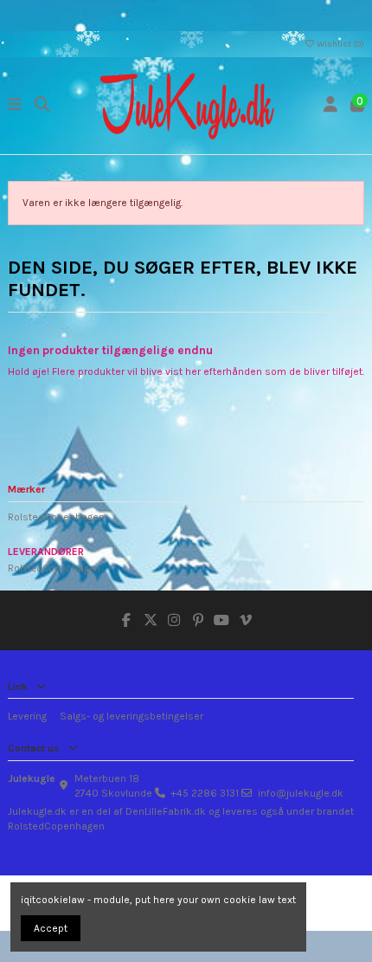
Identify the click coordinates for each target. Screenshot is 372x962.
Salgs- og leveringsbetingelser (131, 716)
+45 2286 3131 (204, 793)
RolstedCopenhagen (56, 517)
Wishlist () (339, 44)
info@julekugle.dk (300, 793)
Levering (27, 716)
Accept (50, 928)
